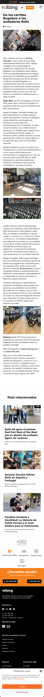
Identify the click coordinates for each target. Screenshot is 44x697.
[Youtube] (10, 609)
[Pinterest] (14, 609)
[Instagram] (7, 609)
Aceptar (22, 687)
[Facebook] (3, 609)
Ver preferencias (22, 692)
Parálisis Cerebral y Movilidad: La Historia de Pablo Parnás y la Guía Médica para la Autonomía (22, 521)
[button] (41, 671)
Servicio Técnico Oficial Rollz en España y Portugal (19, 477)
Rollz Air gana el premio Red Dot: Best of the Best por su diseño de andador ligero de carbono (21, 434)
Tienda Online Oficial (9, 555)
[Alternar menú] (22, 8)
